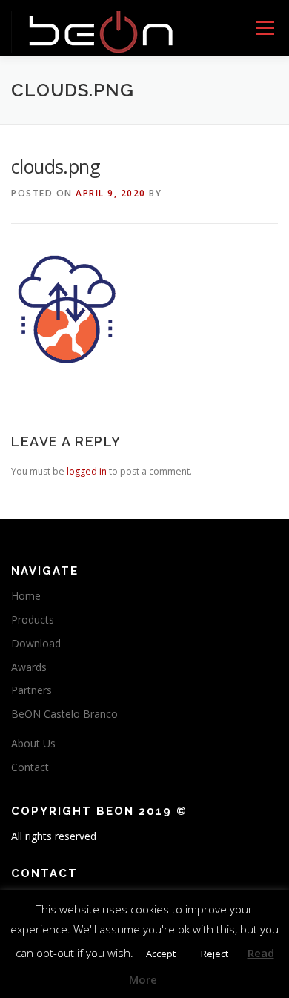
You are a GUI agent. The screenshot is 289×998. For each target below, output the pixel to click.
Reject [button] (214, 953)
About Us (33, 743)
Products (32, 619)
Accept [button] (161, 953)
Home (26, 596)
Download (36, 643)
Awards (29, 667)
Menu (264, 28)
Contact (30, 767)
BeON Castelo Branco (64, 714)
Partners (31, 690)
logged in (87, 471)
